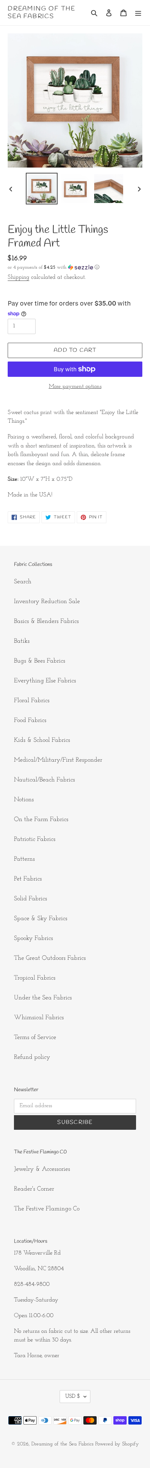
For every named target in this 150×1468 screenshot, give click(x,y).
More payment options (75, 386)
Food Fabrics (30, 720)
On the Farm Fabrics (41, 820)
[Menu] (138, 13)
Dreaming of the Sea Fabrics (41, 12)
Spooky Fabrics (33, 938)
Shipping (18, 277)
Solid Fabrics (30, 899)
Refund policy (32, 1057)
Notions (24, 800)
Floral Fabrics (32, 701)
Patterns (24, 859)
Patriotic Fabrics (34, 839)
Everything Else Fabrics (45, 681)
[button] (53, 267)
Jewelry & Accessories (42, 1169)
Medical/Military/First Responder (58, 760)
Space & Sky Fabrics (40, 919)
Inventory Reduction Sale (47, 602)
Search (22, 582)
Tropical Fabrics (34, 978)
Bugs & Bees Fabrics (39, 661)
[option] (42, 188)
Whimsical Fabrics (39, 1018)
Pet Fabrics (28, 879)
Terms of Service (35, 1038)
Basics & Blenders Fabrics (46, 621)
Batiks (22, 641)
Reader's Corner (34, 1189)
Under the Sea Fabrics (43, 998)
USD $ (72, 1396)
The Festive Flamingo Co (47, 1209)
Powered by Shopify (117, 1444)
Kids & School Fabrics (42, 740)
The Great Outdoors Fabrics (50, 958)
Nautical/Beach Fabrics (44, 780)
